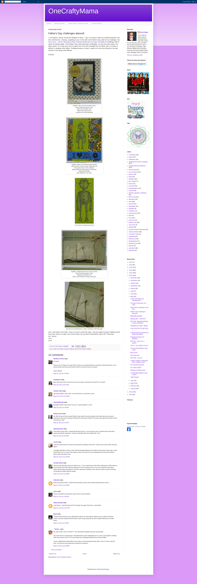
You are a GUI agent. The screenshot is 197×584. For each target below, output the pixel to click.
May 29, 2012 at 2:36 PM (61, 407)
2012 (131, 275)
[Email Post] (72, 346)
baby (130, 177)
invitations (132, 211)
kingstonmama (58, 429)
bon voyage (132, 181)
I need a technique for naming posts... (137, 299)
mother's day (133, 222)
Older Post (116, 554)
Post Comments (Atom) (64, 557)
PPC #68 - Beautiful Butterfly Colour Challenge (139, 322)
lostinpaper (57, 379)
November (134, 280)
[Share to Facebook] (83, 346)
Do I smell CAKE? (135, 367)
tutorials (131, 246)
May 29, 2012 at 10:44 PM (61, 457)
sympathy (132, 236)
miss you (131, 220)
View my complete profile (135, 55)
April (132, 380)
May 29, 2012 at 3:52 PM (61, 436)
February (134, 386)
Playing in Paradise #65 (137, 370)
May (132, 296)
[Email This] (76, 346)
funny (130, 201)
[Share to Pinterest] (85, 346)
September (134, 286)
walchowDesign (58, 402)
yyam (55, 491)
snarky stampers (134, 232)
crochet (131, 190)
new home (132, 225)
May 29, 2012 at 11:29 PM (61, 474)
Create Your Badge (140, 426)
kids (130, 215)
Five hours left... (135, 355)
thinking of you (133, 243)
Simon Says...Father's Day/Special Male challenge (65, 42)
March (133, 383)
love (130, 218)
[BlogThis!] (78, 346)
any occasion (133, 172)
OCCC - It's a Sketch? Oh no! (139, 345)
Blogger (106, 569)
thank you (132, 239)
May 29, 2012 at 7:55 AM (61, 373)
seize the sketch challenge (137, 229)
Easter (131, 157)
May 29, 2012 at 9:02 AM (61, 385)
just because (133, 213)
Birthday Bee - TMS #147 (138, 319)
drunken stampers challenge (137, 193)
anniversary (132, 169)
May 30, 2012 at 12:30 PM (61, 508)
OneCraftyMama (73, 11)
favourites (132, 199)
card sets (131, 186)
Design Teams (59, 23)
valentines (132, 248)
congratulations (133, 188)
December (134, 278)
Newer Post (52, 554)
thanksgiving (133, 241)
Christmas (132, 155)
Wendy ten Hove (58, 358)
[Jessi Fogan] (129, 430)
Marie (55, 514)
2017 (131, 262)
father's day (57, 349)
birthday (131, 179)
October (133, 283)
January (133, 388)
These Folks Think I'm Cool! (78, 23)
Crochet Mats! (97, 23)
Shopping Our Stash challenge (138, 162)
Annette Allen (57, 391)
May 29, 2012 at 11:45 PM (61, 485)
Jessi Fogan (144, 32)
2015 (131, 267)
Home (49, 23)
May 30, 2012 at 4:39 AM (61, 496)
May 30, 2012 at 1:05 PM (61, 523)
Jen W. (55, 442)
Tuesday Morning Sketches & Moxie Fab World (139, 333)
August (133, 288)
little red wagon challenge (67, 349)
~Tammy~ (56, 529)
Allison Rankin (58, 503)
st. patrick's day (133, 234)
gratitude (131, 208)
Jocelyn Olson (58, 463)
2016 (131, 265)
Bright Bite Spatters (136, 316)
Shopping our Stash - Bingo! (139, 326)
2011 (131, 392)
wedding (131, 250)
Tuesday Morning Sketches (137, 166)
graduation (132, 206)
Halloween (132, 159)
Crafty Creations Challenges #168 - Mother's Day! (139, 361)
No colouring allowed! (137, 365)
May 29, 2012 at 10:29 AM (61, 396)
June (132, 294)
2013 (131, 273)
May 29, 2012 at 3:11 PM (61, 422)
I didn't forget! (134, 377)
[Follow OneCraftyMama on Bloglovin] (137, 65)
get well (131, 204)
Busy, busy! (133, 352)
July (132, 291)
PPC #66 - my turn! (136, 358)
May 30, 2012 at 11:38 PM (61, 546)
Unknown (56, 480)
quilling (131, 227)
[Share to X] (80, 346)
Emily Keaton (57, 413)
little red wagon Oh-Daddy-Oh (97, 42)
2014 (131, 270)
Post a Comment (56, 550)
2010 (131, 394)
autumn (131, 174)
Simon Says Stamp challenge (83, 349)
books (130, 183)
